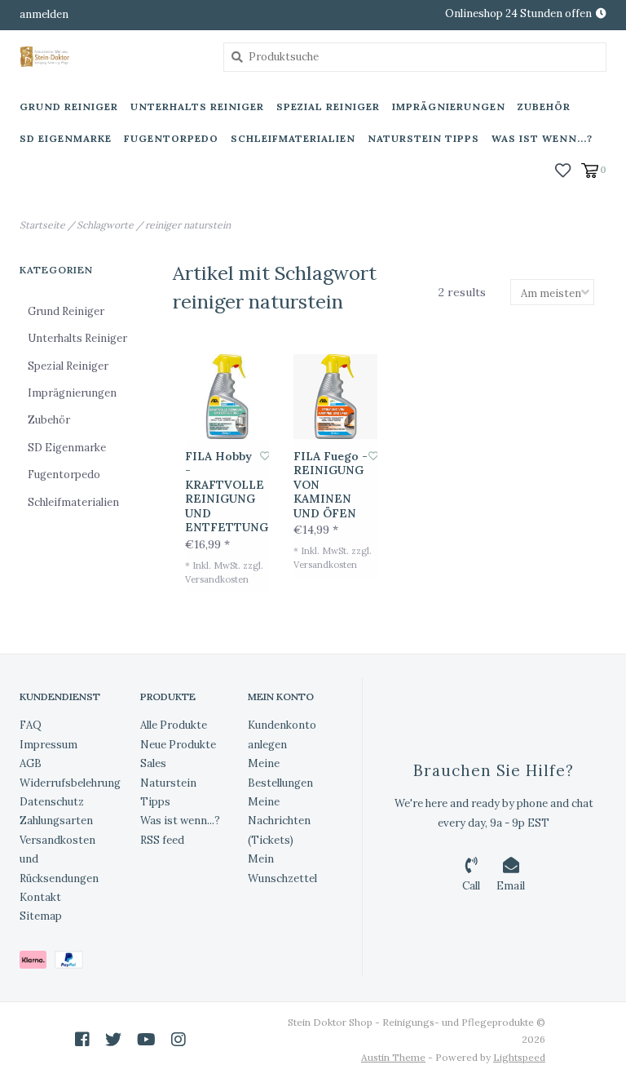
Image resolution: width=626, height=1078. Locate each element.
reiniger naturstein (188, 225)
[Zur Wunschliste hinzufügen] (265, 456)
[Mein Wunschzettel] (562, 169)
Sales (153, 763)
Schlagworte (105, 225)
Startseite (42, 225)
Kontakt (40, 897)
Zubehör (544, 106)
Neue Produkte (178, 745)
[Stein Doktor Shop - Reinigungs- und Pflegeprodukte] (109, 57)
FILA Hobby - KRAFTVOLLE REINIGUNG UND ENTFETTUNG (223, 492)
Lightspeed (519, 1057)
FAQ (31, 725)
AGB (31, 763)
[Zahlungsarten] (37, 962)
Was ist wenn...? (542, 138)
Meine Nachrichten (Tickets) (279, 821)
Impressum (48, 745)
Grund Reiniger (69, 106)
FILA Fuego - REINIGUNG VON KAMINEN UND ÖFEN (330, 485)
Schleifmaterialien (293, 138)
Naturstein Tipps (423, 138)
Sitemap (41, 916)
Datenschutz (52, 802)
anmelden (44, 14)
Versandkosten (217, 579)
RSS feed (162, 840)
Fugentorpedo (171, 138)
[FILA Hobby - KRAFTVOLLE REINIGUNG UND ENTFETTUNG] (227, 396)
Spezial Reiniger (328, 106)
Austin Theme (393, 1057)
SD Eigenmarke (66, 138)
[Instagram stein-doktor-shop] (178, 1039)
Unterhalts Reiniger (197, 106)
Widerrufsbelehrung (70, 783)
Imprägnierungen (448, 106)
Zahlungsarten (56, 820)
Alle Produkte (173, 725)
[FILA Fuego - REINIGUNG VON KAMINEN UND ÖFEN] (335, 396)
